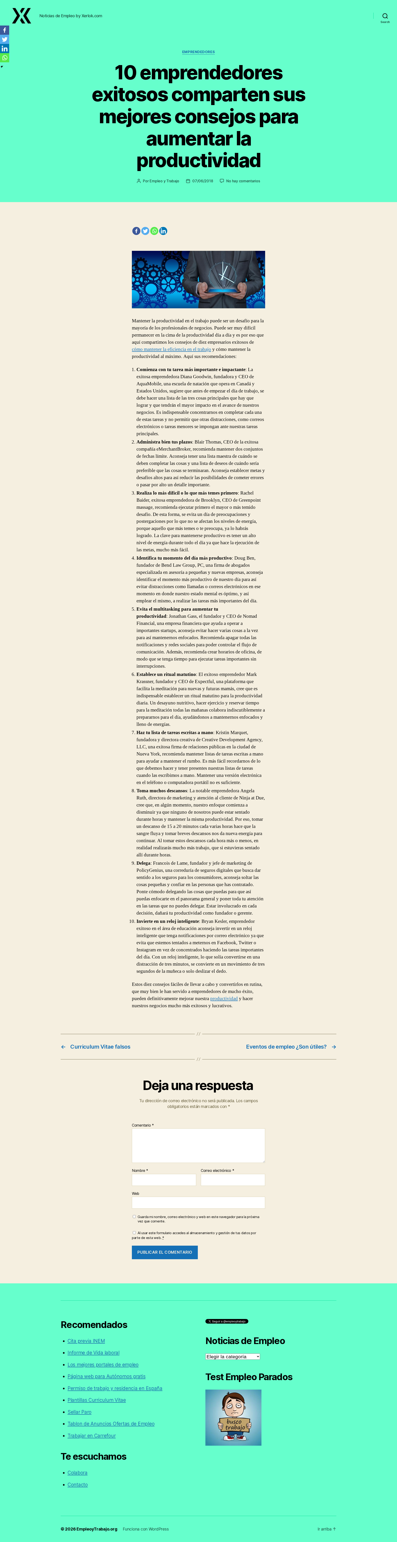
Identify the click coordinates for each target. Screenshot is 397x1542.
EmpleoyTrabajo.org (97, 1529)
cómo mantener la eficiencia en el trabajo (171, 349)
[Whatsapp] (154, 231)
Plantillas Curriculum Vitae (97, 1400)
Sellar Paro (79, 1412)
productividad (224, 999)
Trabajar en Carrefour (92, 1436)
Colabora (78, 1473)
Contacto (78, 1485)
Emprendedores (198, 52)
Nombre (140, 1171)
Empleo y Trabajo (164, 181)
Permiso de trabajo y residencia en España (115, 1388)
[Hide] (2, 67)
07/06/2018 (202, 181)
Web (135, 1193)
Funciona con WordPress (146, 1529)
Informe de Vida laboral (93, 1353)
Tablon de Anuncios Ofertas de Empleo (111, 1424)
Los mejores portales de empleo (103, 1364)
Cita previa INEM (86, 1341)
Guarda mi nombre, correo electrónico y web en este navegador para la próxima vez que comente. (198, 1219)
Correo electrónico (217, 1171)
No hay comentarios (243, 181)
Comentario (143, 1125)
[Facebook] (136, 231)
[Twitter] (145, 231)
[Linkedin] (163, 231)
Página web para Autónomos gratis (106, 1376)
